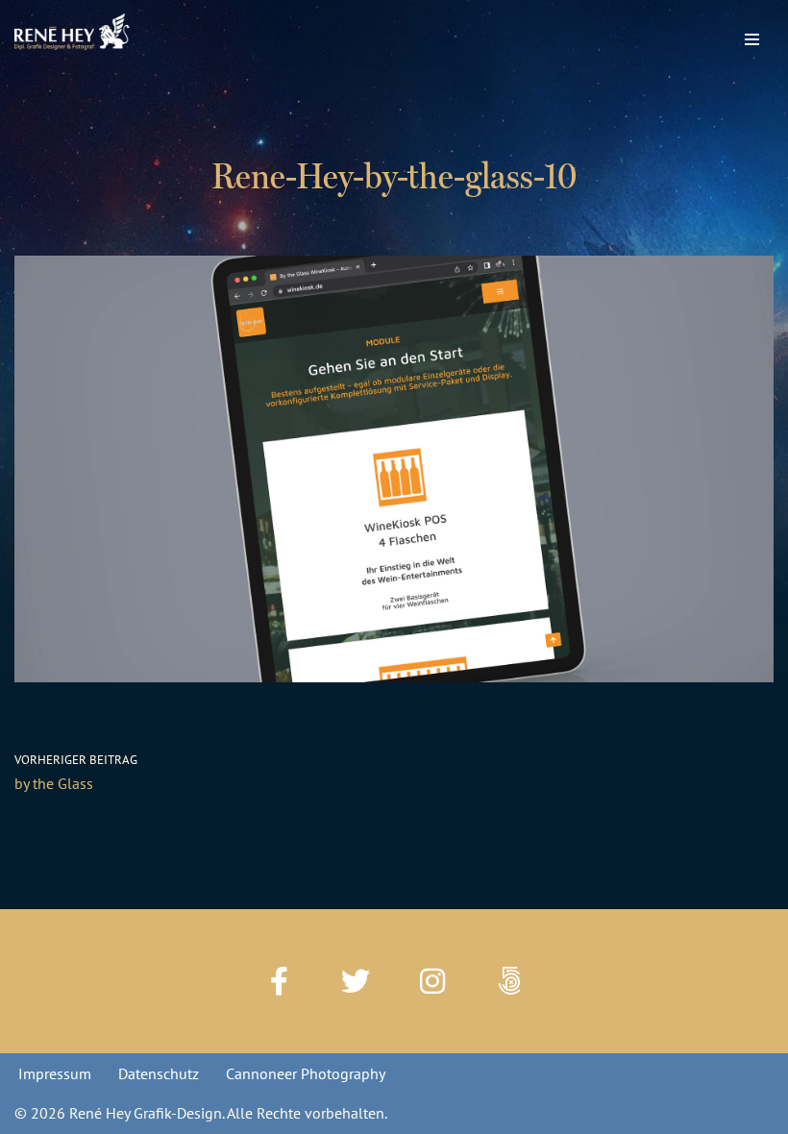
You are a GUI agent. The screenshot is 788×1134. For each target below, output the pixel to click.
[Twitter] (355, 981)
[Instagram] (432, 981)
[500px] (509, 981)
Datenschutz (158, 1073)
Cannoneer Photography (305, 1073)
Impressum (54, 1073)
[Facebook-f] (278, 981)
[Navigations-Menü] (752, 34)
